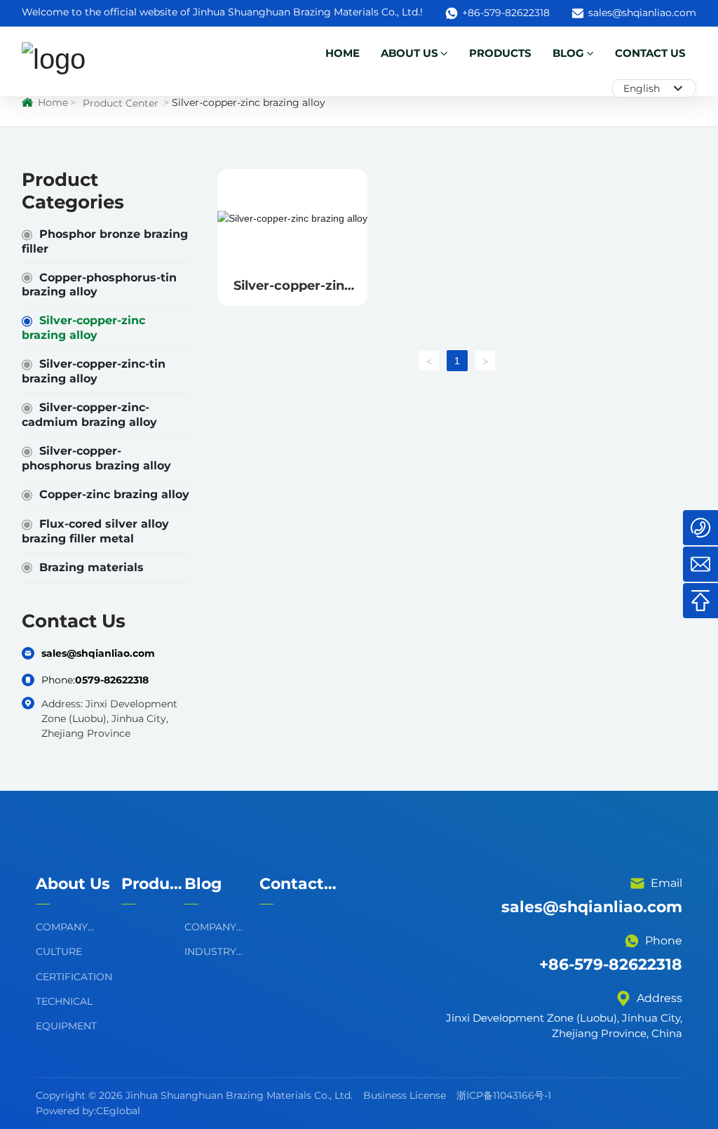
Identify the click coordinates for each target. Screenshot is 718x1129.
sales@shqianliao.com (642, 12)
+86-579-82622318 (506, 12)
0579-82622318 (112, 680)
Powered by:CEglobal (89, 1110)
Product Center (120, 103)
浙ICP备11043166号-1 (503, 1095)
